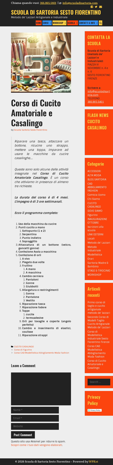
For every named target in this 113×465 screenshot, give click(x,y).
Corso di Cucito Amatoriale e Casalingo (97, 364)
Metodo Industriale (94, 248)
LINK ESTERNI (95, 234)
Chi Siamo (94, 199)
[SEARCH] (100, 22)
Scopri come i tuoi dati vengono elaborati (36, 445)
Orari (91, 258)
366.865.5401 (48, 3)
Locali (91, 238)
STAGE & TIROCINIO (99, 270)
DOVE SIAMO (95, 211)
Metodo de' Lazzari (99, 242)
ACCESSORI (94, 171)
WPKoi (93, 461)
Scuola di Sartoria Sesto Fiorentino (56, 12)
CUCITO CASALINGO (24, 346)
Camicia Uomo (96, 195)
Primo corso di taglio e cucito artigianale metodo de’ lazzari (99, 308)
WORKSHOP (94, 274)
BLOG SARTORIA (97, 179)
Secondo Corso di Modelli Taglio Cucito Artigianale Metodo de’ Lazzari (99, 322)
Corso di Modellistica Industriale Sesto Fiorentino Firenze (98, 337)
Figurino (93, 215)
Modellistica (95, 254)
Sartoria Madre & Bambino (98, 264)
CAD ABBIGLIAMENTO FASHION (97, 187)
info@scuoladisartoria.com (80, 3)
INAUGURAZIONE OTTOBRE (97, 221)
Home (38, 23)
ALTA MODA (94, 175)
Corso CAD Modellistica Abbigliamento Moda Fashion (41, 352)
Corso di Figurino (23, 349)
